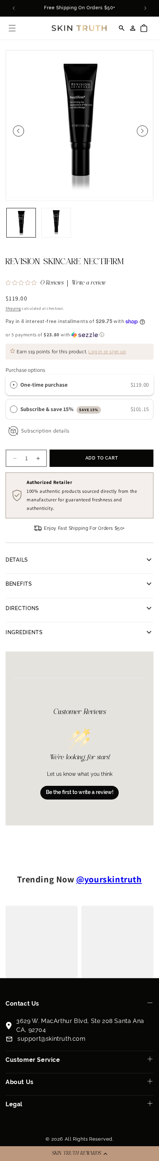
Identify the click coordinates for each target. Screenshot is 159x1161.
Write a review (88, 283)
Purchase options (25, 369)
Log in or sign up (107, 351)
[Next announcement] (145, 8)
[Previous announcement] (14, 8)
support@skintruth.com (51, 1038)
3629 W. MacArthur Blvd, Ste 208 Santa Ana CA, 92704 (80, 1025)
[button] (79, 1153)
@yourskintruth (109, 879)
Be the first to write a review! (80, 792)
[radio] (13, 384)
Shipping (13, 308)
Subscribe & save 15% (59, 409)
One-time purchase (44, 384)
